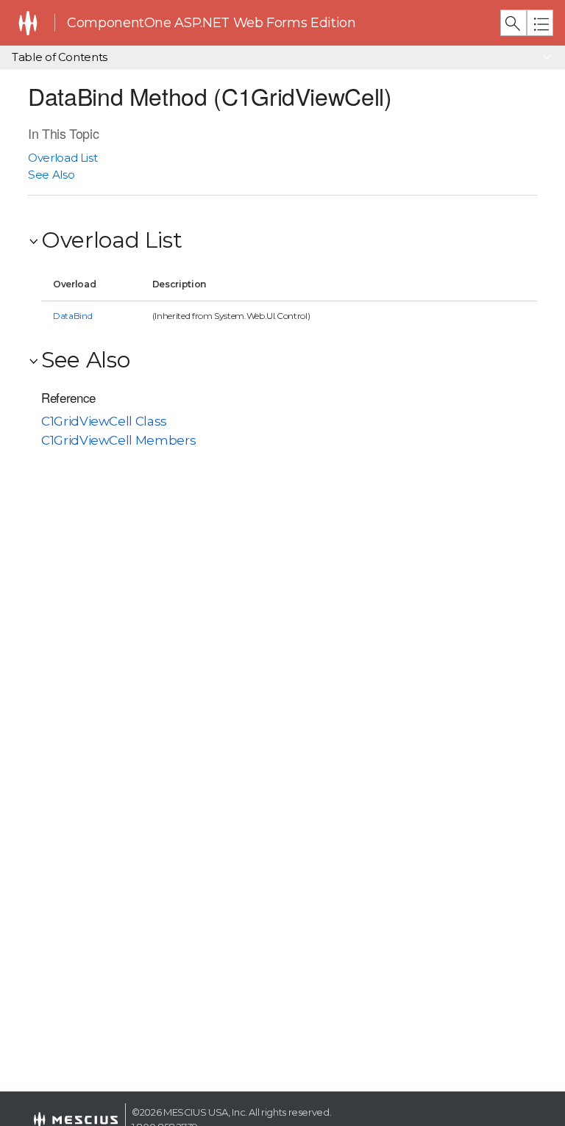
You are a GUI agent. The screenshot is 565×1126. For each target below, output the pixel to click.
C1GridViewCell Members (118, 440)
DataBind (72, 315)
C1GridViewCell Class (104, 421)
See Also (51, 175)
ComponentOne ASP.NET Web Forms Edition (211, 22)
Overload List (62, 158)
